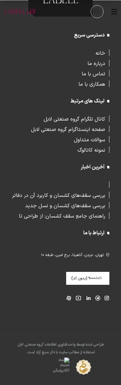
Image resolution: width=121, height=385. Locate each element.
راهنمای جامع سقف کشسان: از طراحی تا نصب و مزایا (62, 215)
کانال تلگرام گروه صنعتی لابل (74, 118)
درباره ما (96, 63)
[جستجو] (97, 11)
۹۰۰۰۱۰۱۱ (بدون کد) (86, 278)
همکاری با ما (91, 83)
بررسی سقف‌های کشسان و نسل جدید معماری (65, 205)
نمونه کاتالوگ (91, 149)
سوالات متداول (89, 139)
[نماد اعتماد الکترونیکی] (49, 368)
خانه (100, 52)
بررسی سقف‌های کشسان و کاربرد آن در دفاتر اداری (58, 195)
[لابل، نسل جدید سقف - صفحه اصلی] (20, 11)
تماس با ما (93, 73)
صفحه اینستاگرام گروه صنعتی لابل (68, 129)
